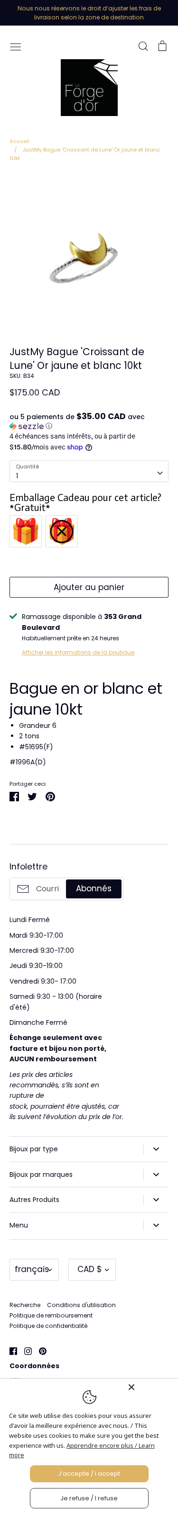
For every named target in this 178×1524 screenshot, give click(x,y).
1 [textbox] (17, 476)
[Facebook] (9, 1350)
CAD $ (89, 1269)
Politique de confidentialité (48, 1326)
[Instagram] (24, 1350)
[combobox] (89, 471)
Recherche (24, 1305)
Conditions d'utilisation (81, 1305)
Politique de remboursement (51, 1315)
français (32, 1269)
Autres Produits (34, 1199)
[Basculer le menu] (15, 46)
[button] (89, 421)
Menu (18, 1225)
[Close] (150, 1387)
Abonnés (94, 888)
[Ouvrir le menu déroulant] (156, 1149)
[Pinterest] (39, 1350)
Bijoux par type (33, 1149)
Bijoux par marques (41, 1174)
